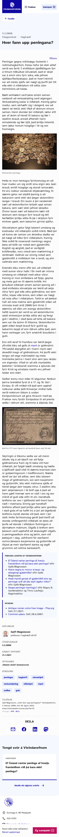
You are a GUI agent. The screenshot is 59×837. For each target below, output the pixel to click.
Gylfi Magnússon (20, 631)
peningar (8, 677)
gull (18, 690)
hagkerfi (23, 677)
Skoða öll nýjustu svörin (26, 785)
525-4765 (11, 818)
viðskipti (28, 684)
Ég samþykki (43, 830)
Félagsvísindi (9, 37)
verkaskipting (11, 684)
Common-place (16, 614)
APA (12, 711)
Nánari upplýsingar (11, 832)
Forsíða (11, 18)
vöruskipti (38, 677)
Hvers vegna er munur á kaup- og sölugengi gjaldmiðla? (26, 571)
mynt (34, 345)
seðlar (7, 690)
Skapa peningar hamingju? (22, 587)
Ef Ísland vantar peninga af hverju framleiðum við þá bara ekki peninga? (28, 562)
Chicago (5, 711)
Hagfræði (26, 37)
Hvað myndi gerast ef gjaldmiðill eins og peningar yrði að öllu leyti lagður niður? (30, 580)
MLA (17, 711)
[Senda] (13, 729)
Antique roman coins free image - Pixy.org (31, 608)
